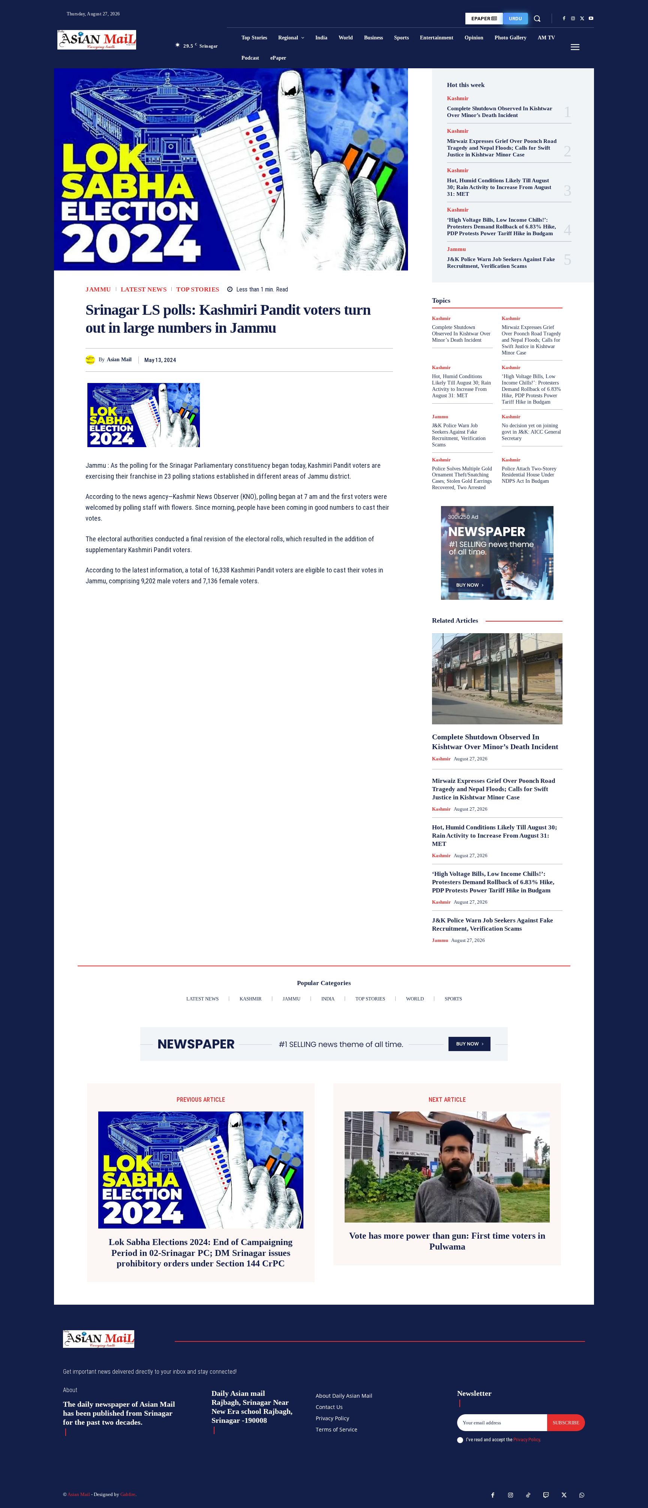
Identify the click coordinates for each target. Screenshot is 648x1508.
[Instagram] (573, 18)
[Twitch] (546, 1495)
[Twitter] (582, 18)
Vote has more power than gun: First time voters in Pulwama (447, 1241)
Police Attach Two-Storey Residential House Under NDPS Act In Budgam (529, 475)
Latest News (144, 289)
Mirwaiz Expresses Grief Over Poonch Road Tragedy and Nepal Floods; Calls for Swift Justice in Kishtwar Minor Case (501, 148)
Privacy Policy (526, 1439)
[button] (537, 18)
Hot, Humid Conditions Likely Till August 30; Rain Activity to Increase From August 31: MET (499, 187)
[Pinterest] (368, 359)
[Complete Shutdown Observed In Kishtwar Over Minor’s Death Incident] (497, 679)
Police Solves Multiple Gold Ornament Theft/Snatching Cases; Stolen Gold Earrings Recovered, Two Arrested (462, 478)
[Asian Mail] (92, 360)
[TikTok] (528, 1495)
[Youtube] (591, 18)
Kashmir (458, 98)
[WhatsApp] (385, 359)
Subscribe (566, 1422)
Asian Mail (119, 359)
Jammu (98, 289)
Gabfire (127, 1494)
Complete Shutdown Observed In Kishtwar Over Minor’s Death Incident (499, 111)
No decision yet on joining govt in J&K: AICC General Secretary (531, 432)
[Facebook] (564, 18)
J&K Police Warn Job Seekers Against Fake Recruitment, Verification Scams (501, 262)
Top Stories (197, 289)
